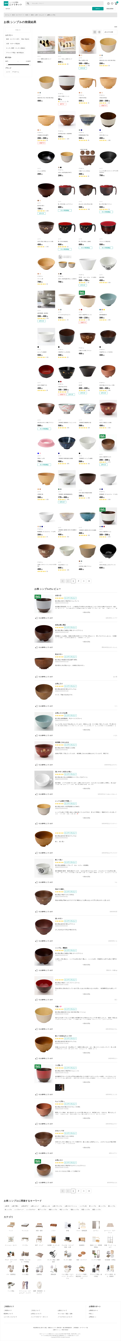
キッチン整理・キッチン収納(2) (15, 48)
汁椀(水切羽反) (103, 97)
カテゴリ (8, 8)
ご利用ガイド (8, 1310)
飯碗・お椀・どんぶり (37, 15)
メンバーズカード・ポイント (39, 1317)
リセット (18, 30)
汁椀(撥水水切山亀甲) (42, 135)
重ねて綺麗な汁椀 (83, 60)
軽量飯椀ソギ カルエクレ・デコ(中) (46, 531)
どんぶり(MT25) (41, 171)
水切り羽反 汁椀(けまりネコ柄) (45, 241)
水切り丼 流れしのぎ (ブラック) (107, 564)
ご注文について (35, 1310)
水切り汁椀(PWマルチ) (105, 457)
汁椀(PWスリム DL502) (64, 352)
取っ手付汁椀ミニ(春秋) (85, 241)
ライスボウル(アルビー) (64, 314)
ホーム (7, 15)
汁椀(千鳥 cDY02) (62, 386)
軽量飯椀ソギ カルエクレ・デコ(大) (108, 494)
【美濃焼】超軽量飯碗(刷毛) (65, 494)
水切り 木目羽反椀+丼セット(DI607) (67, 279)
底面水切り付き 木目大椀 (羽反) (45, 97)
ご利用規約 (76, 1327)
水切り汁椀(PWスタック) (85, 314)
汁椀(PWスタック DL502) (105, 352)
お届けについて (62, 1310)
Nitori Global (65, 1329)
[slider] (7, 65)
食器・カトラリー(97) (12, 39)
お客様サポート (93, 1310)
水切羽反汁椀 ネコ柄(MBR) (65, 133)
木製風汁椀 (40, 494)
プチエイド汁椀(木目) (104, 241)
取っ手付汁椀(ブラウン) (105, 204)
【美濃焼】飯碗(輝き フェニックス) (67, 422)
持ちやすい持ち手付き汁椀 (85, 204)
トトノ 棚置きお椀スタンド (44, 59)
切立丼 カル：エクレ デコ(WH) (87, 277)
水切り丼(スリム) (103, 135)
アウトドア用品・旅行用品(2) (15, 52)
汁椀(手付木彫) (82, 97)
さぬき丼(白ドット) (63, 564)
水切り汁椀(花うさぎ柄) (105, 422)
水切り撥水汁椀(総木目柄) (85, 492)
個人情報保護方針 (67, 1327)
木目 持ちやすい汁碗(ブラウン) (45, 422)
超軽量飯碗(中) (103, 314)
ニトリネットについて (10, 1317)
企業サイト (56, 1329)
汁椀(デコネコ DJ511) (84, 171)
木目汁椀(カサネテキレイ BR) (106, 385)
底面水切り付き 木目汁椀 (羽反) (107, 60)
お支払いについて (36, 1313)
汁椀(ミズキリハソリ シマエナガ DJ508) (46, 565)
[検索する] (28, 3)
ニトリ (8, 72)
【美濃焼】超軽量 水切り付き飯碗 (87, 530)
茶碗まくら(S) (41, 458)
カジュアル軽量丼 (42, 352)
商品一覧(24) (25, 39)
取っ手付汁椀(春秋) (63, 241)
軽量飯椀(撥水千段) (84, 135)
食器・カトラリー (17, 15)
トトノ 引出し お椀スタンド (65, 59)
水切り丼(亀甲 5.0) (42, 385)
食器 (26, 15)
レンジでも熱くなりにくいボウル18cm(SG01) (108, 171)
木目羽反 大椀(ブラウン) (85, 566)
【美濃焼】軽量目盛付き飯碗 (65, 458)
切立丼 (80, 385)
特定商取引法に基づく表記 (40, 1327)
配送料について (8, 1313)
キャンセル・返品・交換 (65, 1313)
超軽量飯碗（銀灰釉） (43, 313)
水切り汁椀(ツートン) (63, 96)
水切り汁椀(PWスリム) (105, 531)
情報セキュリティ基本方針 (55, 1327)
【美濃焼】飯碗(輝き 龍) (85, 422)
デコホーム (15, 72)
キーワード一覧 (84, 1327)
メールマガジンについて (65, 1317)
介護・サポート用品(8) (13, 43)
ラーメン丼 (40, 279)
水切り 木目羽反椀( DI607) (65, 172)
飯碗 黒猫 (101, 277)
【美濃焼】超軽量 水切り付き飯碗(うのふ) (67, 530)
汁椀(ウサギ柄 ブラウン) (85, 350)
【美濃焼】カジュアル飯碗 (85, 458)
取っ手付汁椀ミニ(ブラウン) (65, 204)
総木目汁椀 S (40, 205)
